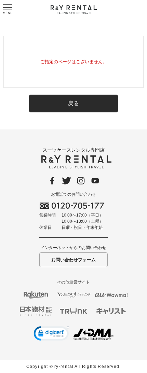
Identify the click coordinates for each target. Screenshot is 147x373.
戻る (74, 103)
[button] (51, 334)
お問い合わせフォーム (73, 259)
